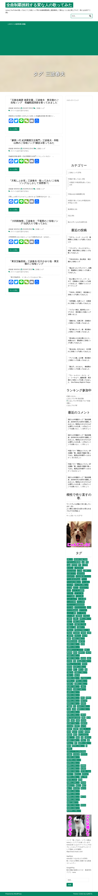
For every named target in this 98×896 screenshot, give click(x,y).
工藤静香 (69, 706)
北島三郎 (88, 652)
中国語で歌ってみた (75, 179)
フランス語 (70, 607)
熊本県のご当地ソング (78, 746)
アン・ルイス (85, 582)
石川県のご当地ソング (73, 757)
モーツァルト (83, 610)
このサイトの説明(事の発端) (17, 24)
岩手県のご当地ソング (73, 700)
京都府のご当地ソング (78, 638)
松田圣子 (69, 729)
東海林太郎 (84, 723)
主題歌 (89, 633)
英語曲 (80, 779)
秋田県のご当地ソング (73, 771)
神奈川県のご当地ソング (74, 760)
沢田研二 (83, 740)
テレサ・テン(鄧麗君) (78, 590)
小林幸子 (83, 686)
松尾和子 (77, 726)
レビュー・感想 (71, 613)
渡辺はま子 (70, 743)
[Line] (0, 11)
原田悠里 (83, 658)
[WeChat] (0, 12)
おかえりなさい (71, 570)
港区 (76, 743)
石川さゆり (84, 754)
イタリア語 (70, 584)
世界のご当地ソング (85, 618)
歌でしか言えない (83, 734)
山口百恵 (69, 689)
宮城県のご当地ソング (81, 683)
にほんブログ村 (72, 405)
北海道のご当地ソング (73, 655)
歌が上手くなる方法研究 (76, 222)
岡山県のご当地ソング (73, 697)
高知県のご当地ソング (73, 808)
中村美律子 (76, 633)
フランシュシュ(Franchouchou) (75, 604)
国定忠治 (84, 664)
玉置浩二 (69, 748)
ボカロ (89, 607)
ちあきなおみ (81, 573)
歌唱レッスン (70, 737)
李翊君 (78, 720)
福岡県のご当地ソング (73, 765)
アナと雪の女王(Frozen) (73, 579)
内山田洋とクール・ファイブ (75, 649)
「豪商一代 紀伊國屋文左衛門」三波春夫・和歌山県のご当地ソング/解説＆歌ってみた (34, 141)
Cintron (81, 894)
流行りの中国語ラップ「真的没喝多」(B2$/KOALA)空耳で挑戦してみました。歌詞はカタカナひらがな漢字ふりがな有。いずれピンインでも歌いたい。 (79, 424)
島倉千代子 (84, 700)
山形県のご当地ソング (79, 689)
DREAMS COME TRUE (80, 559)
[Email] (0, 13)
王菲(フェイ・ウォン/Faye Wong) (76, 751)
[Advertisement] (49, 41)
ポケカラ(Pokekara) (72, 610)
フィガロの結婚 (71, 601)
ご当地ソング (39, 108)
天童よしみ (70, 675)
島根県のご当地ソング (73, 703)
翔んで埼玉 (84, 777)
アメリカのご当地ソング (74, 582)
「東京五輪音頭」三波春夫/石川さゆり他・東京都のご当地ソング (34, 262)
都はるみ (83, 788)
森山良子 (74, 731)
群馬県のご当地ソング (73, 777)
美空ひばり (85, 774)
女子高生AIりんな (86, 678)
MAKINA (16, 108)
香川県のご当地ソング (73, 805)
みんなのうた (70, 576)
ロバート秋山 (70, 616)
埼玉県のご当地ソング (79, 666)
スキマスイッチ (84, 587)
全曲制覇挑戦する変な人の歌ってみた (39, 5)
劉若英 (75, 652)
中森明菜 (83, 633)
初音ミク (87, 649)
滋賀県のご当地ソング (84, 743)
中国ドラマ (70, 624)
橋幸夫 (75, 734)
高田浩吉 (83, 805)
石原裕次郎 (76, 754)
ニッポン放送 (82, 599)
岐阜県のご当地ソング (73, 695)
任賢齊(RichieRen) (72, 641)
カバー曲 (69, 587)
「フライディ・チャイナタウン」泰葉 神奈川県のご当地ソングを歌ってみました (79, 250)
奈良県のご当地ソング (73, 678)
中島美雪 (69, 633)
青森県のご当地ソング (73, 796)
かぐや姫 (79, 570)
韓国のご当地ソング (72, 802)
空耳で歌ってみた (86, 771)
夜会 (86, 669)
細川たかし (78, 774)
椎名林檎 (87, 731)
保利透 (83, 644)
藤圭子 (84, 785)
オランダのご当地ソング (81, 584)
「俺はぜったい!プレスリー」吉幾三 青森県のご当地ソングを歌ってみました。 (79, 270)
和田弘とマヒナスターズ (74, 664)
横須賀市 (69, 734)
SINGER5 (74, 565)
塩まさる (69, 669)
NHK (87, 562)
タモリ (69, 590)
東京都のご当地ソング (73, 723)
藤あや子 (78, 785)
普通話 (83, 717)
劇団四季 (69, 652)
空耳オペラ (70, 774)
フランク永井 (81, 601)
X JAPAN (85, 565)
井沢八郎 (84, 635)
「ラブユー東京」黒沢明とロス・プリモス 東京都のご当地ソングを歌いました (79, 312)
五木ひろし (78, 635)
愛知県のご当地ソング (73, 712)
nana (83, 562)
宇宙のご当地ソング (81, 681)
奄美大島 (77, 675)
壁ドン (75, 669)
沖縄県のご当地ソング (73, 740)
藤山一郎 (69, 788)
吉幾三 (89, 658)
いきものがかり (79, 568)
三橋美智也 (79, 616)
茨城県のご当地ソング (73, 782)
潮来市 (69, 746)
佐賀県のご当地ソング (73, 644)
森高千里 (80, 731)
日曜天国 (83, 714)
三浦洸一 (75, 618)
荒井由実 (83, 782)
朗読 (68, 720)
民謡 (82, 737)
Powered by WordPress (13, 894)
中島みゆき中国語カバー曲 (82, 630)
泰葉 (88, 740)
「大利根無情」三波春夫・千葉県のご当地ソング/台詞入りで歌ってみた (34, 222)
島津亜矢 (71, 209)
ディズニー (70, 593)
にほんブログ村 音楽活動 (75, 398)
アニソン (84, 579)
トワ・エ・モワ (79, 593)
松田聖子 (75, 729)
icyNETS (89, 894)
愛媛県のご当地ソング (83, 709)
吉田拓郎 (69, 661)
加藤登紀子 (81, 652)
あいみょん (70, 568)
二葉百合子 (70, 635)
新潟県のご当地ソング (73, 714)
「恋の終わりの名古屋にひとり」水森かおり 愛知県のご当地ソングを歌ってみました (79, 340)
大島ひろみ (70, 672)
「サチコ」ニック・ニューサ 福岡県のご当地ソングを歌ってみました (79, 239)
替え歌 (88, 717)
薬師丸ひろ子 (70, 785)
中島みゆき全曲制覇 (75, 194)
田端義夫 (69, 754)
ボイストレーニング (80, 607)
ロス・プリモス (81, 613)
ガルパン (75, 587)
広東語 (69, 709)
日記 (69, 215)
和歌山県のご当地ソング (84, 661)
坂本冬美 (69, 666)
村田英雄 (83, 720)
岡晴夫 (83, 697)
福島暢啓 (83, 765)
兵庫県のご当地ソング (73, 647)
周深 (74, 661)
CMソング (70, 559)
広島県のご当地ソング (83, 706)
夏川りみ (80, 669)
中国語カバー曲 (71, 627)
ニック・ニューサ (72, 599)
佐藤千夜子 (81, 641)
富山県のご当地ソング (73, 686)
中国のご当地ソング (79, 621)
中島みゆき (70, 630)
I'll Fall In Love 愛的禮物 (73, 562)
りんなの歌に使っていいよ (83, 576)
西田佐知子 (76, 788)
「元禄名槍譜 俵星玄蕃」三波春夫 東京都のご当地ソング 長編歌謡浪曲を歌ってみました (34, 101)
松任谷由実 (70, 726)
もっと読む (14, 129)
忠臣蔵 (74, 709)
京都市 (69, 638)
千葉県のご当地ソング (73, 658)
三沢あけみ (86, 616)
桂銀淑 (69, 731)
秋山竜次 (83, 768)
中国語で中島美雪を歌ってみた (80, 182)
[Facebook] (0, 10)
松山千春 (83, 726)
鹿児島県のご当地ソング (74, 811)
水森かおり (88, 737)
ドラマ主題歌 (70, 596)
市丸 (74, 706)
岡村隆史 (88, 697)
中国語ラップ (81, 627)
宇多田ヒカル (70, 681)
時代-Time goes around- (73, 717)
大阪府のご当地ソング (81, 672)
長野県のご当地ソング (73, 794)
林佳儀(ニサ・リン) (85, 729)
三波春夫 (69, 618)
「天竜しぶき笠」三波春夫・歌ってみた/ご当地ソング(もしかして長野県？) (34, 181)
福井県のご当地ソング (73, 763)
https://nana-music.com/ (74, 851)
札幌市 (73, 720)
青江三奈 (83, 796)
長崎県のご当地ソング (73, 791)
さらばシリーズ (71, 573)
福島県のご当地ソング (73, 768)
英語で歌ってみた (72, 779)
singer (68, 565)
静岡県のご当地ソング (73, 799)
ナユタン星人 (79, 596)
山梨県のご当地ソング (73, 692)
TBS (79, 565)
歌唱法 (78, 737)
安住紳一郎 (70, 683)
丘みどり (69, 621)
